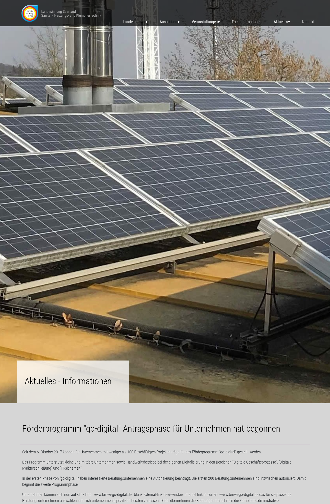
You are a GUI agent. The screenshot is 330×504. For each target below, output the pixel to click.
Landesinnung (134, 21)
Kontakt (308, 21)
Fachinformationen (247, 21)
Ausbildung (169, 21)
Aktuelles (281, 21)
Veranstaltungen (205, 21)
